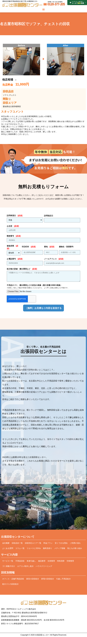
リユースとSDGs (34, 548)
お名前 (13, 226)
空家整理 (70, 561)
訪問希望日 (14, 216)
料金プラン (48, 543)
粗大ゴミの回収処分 (10, 584)
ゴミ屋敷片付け (8, 566)
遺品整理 (41, 561)
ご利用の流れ (75, 543)
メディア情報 (59, 548)
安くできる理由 (61, 543)
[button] (43, 9)
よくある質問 (7, 548)
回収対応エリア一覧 (33, 543)
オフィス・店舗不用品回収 (13, 579)
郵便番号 (14, 236)
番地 (49, 247)
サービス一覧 (7, 561)
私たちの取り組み (74, 548)
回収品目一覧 (17, 543)
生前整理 (51, 561)
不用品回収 (19, 561)
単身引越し (31, 561)
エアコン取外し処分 (25, 566)
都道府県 (12, 247)
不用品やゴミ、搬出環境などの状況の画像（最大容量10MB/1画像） (38, 286)
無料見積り (47, 548)
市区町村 (29, 247)
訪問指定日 (48, 216)
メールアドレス (53, 259)
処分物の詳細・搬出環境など (22, 269)
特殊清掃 (60, 561)
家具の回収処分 (32, 579)
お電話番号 (14, 259)
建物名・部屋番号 (66, 247)
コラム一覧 (19, 548)
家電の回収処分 (47, 579)
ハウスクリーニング (44, 566)
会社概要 (6, 543)
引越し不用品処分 (63, 579)
